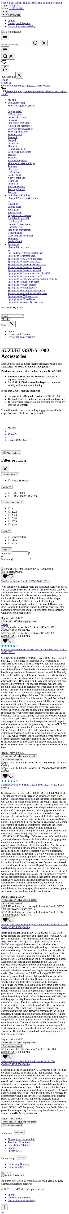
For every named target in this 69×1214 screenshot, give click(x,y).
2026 (14, 524)
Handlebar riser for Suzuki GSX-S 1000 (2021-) (25, 581)
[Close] (2, 1212)
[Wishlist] (3, 63)
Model (6, 487)
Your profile (18, 85)
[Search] (35, 43)
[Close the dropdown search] (44, 43)
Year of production (11, 502)
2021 (14, 508)
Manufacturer (9, 474)
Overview (6, 85)
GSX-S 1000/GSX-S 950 (25, 496)
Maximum (16, 559)
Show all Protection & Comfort (23, 198)
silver (14, 540)
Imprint (11, 20)
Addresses (30, 85)
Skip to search (30, 2)
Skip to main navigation (50, 2)
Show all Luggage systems (21, 105)
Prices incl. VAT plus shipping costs (19, 621)
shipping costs (34, 1180)
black (14, 543)
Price (5, 550)
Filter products (13, 453)
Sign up (15, 5)
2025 (14, 521)
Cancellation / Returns (19, 1145)
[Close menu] (19, 75)
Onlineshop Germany (19, 1164)
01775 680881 (16, 8)
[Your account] (5, 68)
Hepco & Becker (20, 480)
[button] (34, 646)
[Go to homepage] (11, 31)
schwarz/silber (19, 537)
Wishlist (47, 85)
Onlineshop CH (16, 1167)
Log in (5, 5)
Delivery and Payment (19, 23)
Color (5, 531)
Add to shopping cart (12, 759)
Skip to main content (12, 2)
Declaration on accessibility (21, 26)
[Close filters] (5, 469)
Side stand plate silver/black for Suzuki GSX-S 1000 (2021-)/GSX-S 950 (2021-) (28, 1063)
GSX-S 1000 (18, 493)
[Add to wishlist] (8, 576)
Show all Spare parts (18, 247)
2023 (14, 515)
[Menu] (5, 36)
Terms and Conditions (19, 1142)
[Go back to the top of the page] (4, 1207)
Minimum (15, 553)
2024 (14, 518)
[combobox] (16, 44)
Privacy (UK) (15, 1150)
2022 (14, 511)
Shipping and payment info (21, 1139)
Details (4, 624)
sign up (7, 82)
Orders (39, 85)
